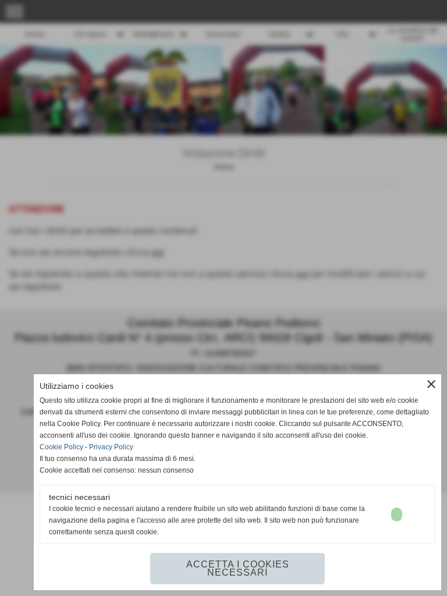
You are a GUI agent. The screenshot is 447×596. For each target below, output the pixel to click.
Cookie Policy (61, 447)
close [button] (431, 384)
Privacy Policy (111, 447)
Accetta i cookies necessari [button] (237, 568)
